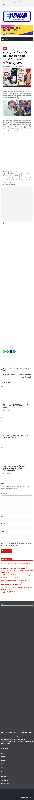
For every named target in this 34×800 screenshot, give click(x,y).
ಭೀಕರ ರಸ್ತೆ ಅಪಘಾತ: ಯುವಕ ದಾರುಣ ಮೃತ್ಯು (11, 584)
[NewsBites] (3, 39)
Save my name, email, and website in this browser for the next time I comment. (17, 544)
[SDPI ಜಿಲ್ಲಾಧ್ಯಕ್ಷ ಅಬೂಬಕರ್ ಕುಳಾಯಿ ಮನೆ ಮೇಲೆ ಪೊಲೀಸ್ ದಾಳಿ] (17, 417)
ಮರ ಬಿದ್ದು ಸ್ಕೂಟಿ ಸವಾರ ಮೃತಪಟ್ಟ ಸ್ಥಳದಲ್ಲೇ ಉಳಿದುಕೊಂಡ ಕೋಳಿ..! (17, 369)
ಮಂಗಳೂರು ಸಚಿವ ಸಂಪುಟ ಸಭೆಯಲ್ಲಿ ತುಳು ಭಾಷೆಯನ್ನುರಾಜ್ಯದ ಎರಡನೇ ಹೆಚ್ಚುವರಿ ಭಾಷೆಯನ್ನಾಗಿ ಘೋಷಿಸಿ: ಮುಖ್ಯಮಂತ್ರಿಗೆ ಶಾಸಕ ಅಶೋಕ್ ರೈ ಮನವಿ (17, 570)
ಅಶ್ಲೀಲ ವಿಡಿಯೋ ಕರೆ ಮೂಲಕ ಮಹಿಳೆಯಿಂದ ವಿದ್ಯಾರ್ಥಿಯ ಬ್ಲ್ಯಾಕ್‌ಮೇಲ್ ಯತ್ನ (17, 376)
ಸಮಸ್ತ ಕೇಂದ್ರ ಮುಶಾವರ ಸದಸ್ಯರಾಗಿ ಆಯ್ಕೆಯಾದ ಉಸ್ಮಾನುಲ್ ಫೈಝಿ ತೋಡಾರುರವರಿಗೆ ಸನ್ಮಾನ (14, 468)
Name (3, 516)
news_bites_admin (19, 66)
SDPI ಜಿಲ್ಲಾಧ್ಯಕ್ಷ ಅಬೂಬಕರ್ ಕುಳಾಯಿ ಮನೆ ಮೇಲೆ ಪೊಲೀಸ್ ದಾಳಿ (16, 436)
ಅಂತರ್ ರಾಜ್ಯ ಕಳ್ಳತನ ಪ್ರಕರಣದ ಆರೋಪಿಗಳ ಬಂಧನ (12, 577)
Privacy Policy (5, 783)
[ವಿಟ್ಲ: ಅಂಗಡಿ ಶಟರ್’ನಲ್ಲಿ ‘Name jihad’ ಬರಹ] (17, 387)
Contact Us (4, 776)
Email (3, 524)
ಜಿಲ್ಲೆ (2, 767)
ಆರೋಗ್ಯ (3, 756)
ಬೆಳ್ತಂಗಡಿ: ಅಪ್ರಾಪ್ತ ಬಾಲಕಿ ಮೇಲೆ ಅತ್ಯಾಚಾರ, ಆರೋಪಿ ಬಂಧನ (14, 566)
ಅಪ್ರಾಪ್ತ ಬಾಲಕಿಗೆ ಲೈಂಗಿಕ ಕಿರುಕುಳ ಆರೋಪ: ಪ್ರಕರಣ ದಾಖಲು (14, 592)
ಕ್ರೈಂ (2, 753)
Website (3, 532)
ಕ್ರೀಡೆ (2, 763)
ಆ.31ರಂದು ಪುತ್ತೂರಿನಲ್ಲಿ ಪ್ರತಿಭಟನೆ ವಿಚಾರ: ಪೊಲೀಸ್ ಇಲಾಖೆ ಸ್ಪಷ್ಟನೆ (16, 575)
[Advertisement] (17, 204)
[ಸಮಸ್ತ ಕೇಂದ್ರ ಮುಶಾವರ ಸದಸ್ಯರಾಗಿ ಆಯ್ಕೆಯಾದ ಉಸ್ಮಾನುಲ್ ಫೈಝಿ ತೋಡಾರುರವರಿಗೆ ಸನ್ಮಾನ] (17, 448)
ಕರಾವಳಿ (5, 48)
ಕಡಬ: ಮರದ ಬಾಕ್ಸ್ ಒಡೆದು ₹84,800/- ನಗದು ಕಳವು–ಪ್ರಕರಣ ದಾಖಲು (16, 563)
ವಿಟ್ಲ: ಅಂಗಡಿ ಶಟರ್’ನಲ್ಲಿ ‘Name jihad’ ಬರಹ (15, 406)
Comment (5, 493)
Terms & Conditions (6, 780)
